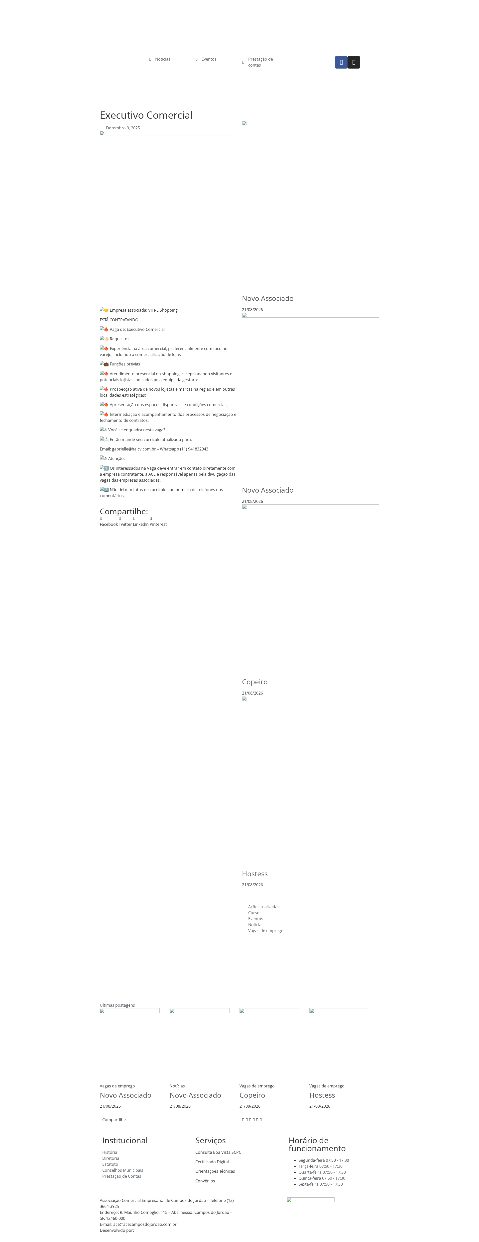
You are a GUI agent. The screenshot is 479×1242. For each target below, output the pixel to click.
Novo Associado (268, 298)
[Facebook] (341, 62)
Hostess (255, 873)
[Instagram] (354, 62)
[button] (109, 521)
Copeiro (255, 681)
